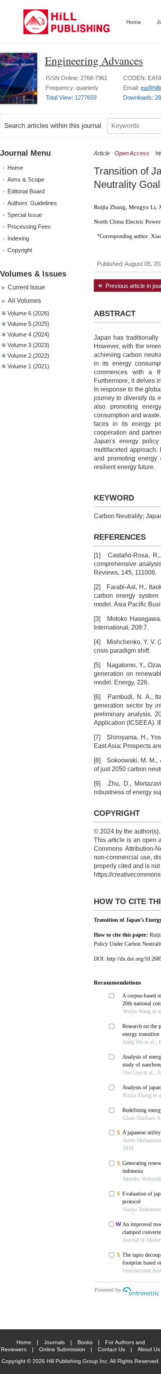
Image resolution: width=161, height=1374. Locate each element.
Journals (54, 1342)
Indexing (18, 238)
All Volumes (24, 300)
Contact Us (111, 1349)
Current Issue (26, 287)
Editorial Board (26, 191)
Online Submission (62, 1349)
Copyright (19, 250)
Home (133, 22)
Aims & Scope (25, 179)
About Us (149, 1349)
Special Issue (24, 214)
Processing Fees (29, 226)
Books (85, 1342)
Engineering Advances (94, 60)
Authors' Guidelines (32, 203)
